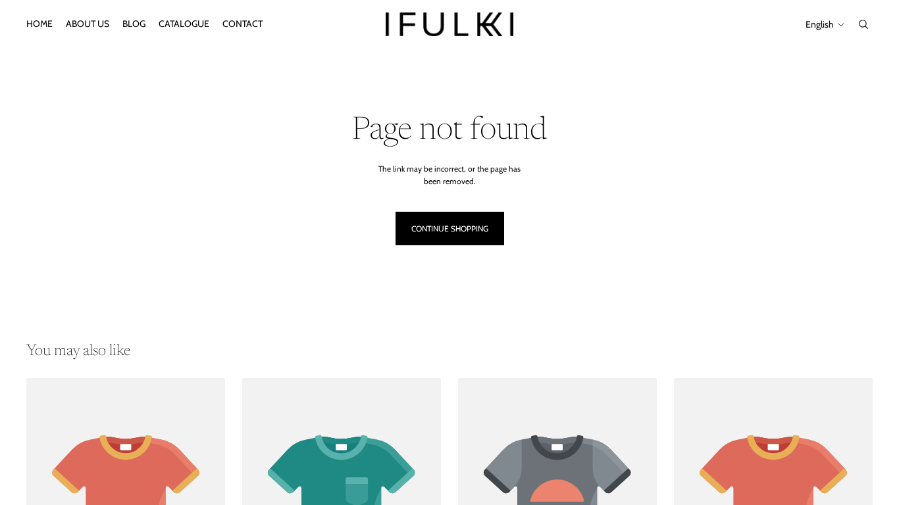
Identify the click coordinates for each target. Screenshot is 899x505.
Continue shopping (449, 228)
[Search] (863, 24)
